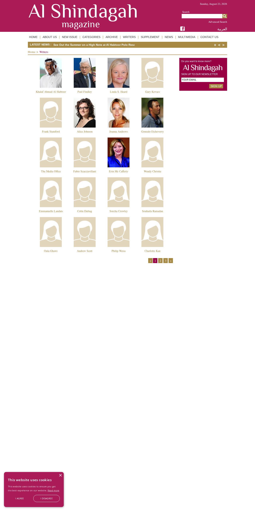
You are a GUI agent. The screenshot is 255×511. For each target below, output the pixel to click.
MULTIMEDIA (186, 37)
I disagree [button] (46, 498)
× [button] (60, 475)
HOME (33, 37)
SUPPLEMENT (150, 37)
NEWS (169, 37)
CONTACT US (209, 37)
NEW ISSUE (69, 37)
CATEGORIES (91, 37)
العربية (222, 29)
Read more (53, 490)
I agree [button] (19, 498)
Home (31, 52)
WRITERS (129, 37)
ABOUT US (50, 37)
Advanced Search (217, 21)
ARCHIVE (112, 37)
